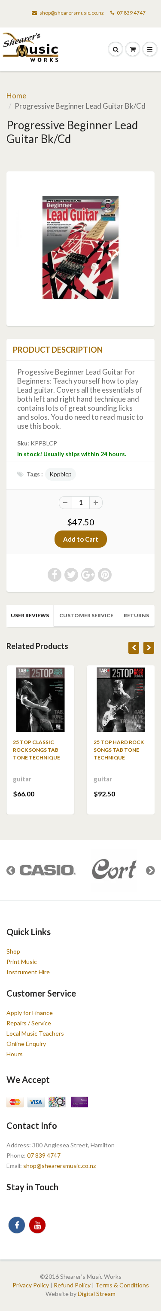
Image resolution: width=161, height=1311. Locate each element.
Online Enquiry (26, 1043)
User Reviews (30, 615)
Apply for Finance (29, 1012)
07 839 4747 (131, 12)
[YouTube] (37, 1225)
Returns (136, 615)
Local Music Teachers (35, 1033)
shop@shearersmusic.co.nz (71, 12)
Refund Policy (72, 1285)
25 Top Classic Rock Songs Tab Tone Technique (36, 750)
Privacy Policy (30, 1285)
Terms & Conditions (122, 1285)
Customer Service (86, 615)
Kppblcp (60, 474)
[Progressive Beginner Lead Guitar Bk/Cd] (80, 247)
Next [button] (150, 870)
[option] (47, 870)
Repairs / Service (28, 1023)
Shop (13, 951)
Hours (14, 1054)
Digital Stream (96, 1293)
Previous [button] (10, 870)
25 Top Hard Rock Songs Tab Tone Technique (119, 750)
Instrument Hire (28, 972)
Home (16, 95)
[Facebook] (16, 1225)
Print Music (21, 961)
